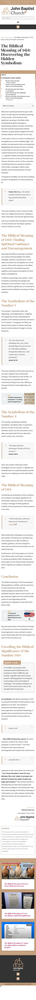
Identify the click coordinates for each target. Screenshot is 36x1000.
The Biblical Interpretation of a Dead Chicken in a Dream (16, 885)
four (2, 155)
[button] (18, 22)
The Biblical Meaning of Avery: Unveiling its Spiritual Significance (17, 914)
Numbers (9, 37)
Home (3, 37)
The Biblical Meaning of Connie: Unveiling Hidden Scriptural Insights (16, 945)
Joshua (11, 524)
